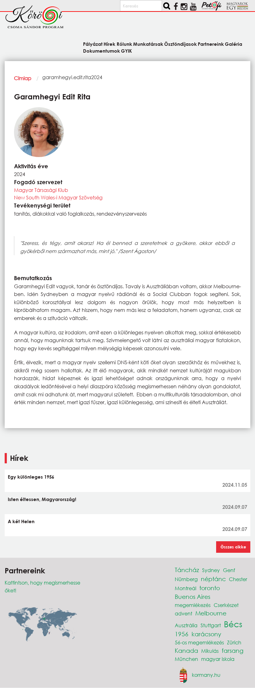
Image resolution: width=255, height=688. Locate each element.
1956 (181, 634)
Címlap (22, 78)
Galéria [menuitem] (233, 43)
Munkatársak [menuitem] (148, 43)
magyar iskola (217, 659)
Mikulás (210, 650)
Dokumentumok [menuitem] (101, 50)
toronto (209, 587)
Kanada (186, 650)
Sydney (211, 570)
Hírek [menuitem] (109, 43)
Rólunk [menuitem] (124, 43)
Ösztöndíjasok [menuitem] (180, 43)
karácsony (206, 634)
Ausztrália (186, 625)
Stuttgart (211, 625)
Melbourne (210, 613)
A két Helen (21, 521)
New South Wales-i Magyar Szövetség (58, 197)
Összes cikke (233, 546)
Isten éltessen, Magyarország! (42, 499)
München (186, 659)
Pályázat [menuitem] (93, 43)
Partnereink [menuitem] (211, 43)
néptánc (213, 578)
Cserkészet (226, 605)
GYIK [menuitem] (126, 50)
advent (183, 613)
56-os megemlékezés (199, 642)
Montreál (185, 588)
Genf (229, 570)
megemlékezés (193, 605)
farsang (232, 650)
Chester (238, 579)
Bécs (233, 624)
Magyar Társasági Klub (41, 190)
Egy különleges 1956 (31, 477)
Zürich (234, 642)
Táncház (187, 569)
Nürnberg (186, 579)
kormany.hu (206, 674)
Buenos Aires (192, 596)
